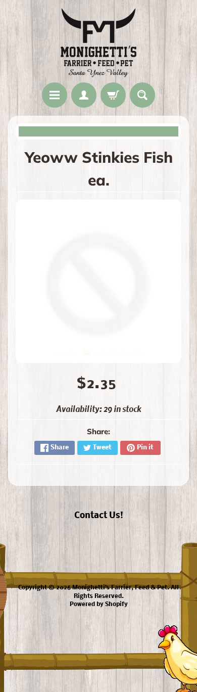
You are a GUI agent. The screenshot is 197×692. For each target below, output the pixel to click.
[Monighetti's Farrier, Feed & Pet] (98, 42)
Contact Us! (98, 516)
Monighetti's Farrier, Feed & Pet (119, 588)
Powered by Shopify (99, 605)
